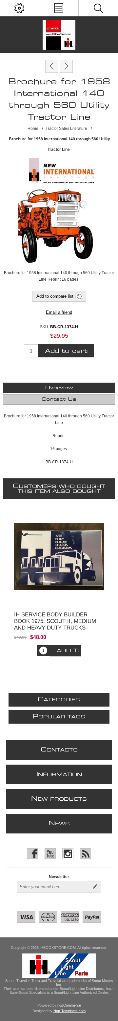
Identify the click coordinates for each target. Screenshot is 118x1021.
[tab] (59, 388)
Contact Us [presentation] (59, 399)
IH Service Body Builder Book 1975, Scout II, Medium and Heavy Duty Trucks (55, 621)
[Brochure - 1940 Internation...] (66, 66)
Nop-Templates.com (69, 1011)
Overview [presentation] (59, 388)
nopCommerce (69, 1005)
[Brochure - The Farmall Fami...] (51, 66)
